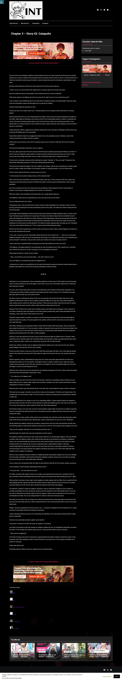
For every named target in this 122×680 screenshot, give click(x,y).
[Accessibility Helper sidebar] (2, 2)
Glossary (46, 63)
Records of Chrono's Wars (21, 651)
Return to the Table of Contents (91, 82)
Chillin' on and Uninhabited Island (97, 651)
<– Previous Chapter (33, 63)
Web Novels (25, 23)
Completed (36, 23)
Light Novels (13, 23)
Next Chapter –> (54, 63)
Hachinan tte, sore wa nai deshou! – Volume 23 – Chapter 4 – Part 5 (47, 656)
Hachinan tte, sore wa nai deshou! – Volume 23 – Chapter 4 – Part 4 (72, 656)
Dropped (45, 23)
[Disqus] (43, 610)
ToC (42, 63)
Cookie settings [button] (107, 676)
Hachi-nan (42, 651)
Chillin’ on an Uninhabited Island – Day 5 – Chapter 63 (99, 656)
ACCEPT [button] (117, 676)
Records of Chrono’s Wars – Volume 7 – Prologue (22, 656)
